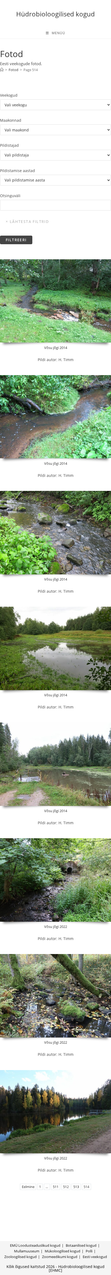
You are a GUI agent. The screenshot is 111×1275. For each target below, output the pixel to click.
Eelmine (28, 1187)
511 (55, 1187)
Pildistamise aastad (17, 170)
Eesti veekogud (95, 1256)
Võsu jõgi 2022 (55, 926)
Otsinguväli (10, 195)
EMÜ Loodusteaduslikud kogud (35, 1245)
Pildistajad (9, 145)
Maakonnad (10, 120)
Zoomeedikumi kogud (59, 1256)
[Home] (2, 69)
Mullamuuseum (26, 1251)
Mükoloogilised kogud (62, 1251)
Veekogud (9, 95)
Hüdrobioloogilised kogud (55, 13)
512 (66, 1187)
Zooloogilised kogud (20, 1256)
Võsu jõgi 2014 (55, 347)
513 (76, 1187)
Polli (89, 1251)
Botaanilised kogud (81, 1245)
